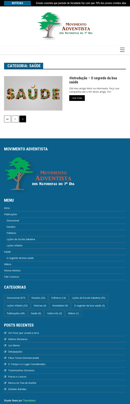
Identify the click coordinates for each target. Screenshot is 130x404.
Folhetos (11, 233)
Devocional (13, 220)
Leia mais (77, 98)
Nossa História (12, 270)
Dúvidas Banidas (17, 389)
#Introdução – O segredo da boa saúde (93, 80)
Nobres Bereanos (18, 339)
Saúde (7, 251)
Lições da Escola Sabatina (21, 239)
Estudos (11, 226)
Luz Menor (14, 345)
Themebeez (29, 400)
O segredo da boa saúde (20, 258)
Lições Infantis (15, 245)
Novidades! (60, 305)
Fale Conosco (11, 276)
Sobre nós (54, 313)
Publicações (10, 214)
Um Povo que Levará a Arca (23, 332)
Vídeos (7, 264)
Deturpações (15, 351)
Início (7, 208)
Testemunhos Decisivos (21, 370)
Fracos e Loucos (17, 376)
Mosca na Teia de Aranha (22, 382)
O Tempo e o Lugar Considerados (27, 364)
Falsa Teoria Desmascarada (23, 357)
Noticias (40, 305)
